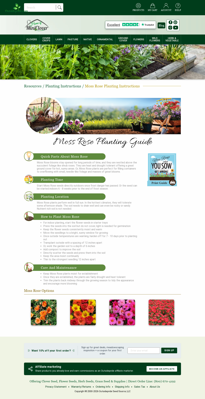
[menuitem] (31, 39)
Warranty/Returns (81, 386)
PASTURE (73, 39)
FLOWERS (138, 39)
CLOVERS (31, 39)
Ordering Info (103, 386)
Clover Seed (49, 381)
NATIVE (87, 39)
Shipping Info (122, 386)
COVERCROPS (46, 39)
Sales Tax (139, 386)
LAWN (59, 39)
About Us (155, 386)
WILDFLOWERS (154, 39)
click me (35, 301)
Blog (161, 25)
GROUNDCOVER (123, 39)
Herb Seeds (86, 381)
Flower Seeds (68, 381)
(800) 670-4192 (165, 381)
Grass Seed (102, 381)
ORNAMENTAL (105, 39)
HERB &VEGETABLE (172, 39)
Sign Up (169, 350)
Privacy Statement (56, 386)
